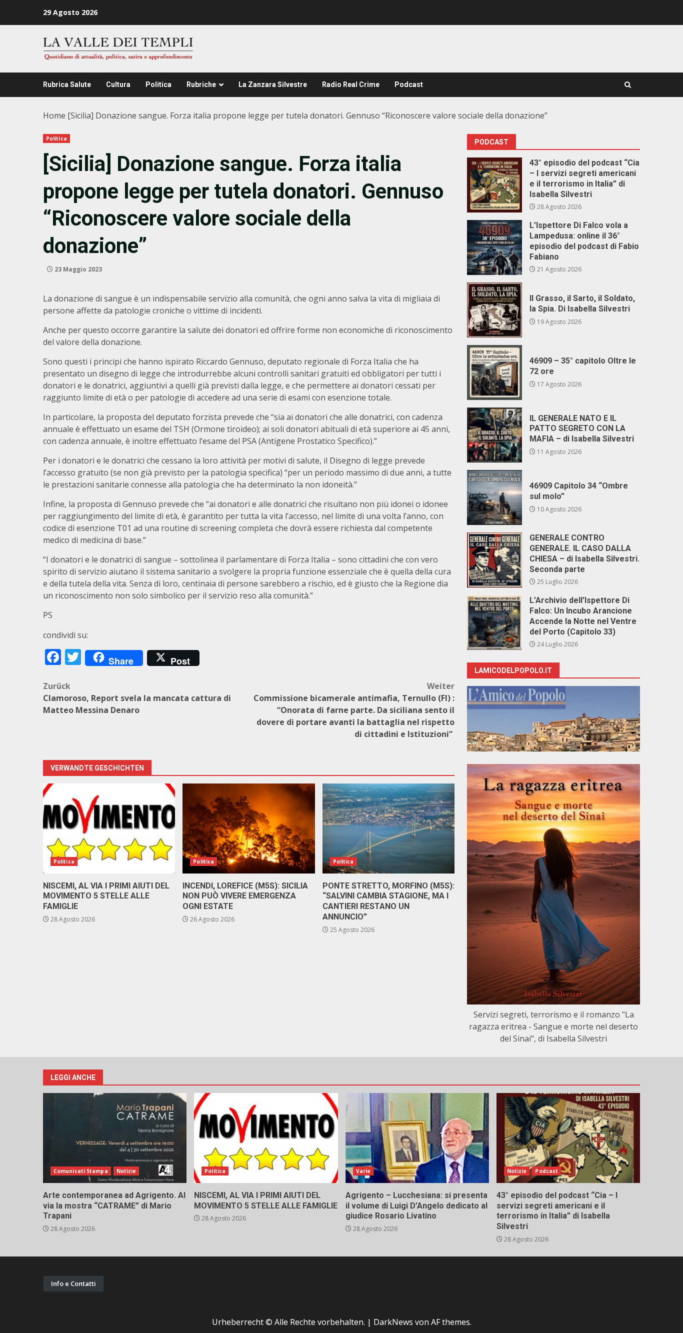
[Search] (627, 84)
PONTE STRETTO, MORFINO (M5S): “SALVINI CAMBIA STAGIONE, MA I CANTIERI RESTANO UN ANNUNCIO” (388, 829)
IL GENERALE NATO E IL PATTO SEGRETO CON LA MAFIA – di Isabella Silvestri (494, 435)
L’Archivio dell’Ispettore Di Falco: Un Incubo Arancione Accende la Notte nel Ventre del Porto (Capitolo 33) (494, 622)
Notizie (126, 1171)
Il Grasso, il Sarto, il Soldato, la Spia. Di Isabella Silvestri (494, 310)
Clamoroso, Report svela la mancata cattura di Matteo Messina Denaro (137, 698)
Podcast (408, 84)
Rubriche (201, 84)
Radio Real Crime (351, 84)
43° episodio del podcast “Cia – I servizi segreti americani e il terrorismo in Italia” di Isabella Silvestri (494, 185)
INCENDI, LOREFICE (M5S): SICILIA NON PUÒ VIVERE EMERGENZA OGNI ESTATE (248, 829)
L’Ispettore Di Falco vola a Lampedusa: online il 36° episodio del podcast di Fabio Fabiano (494, 247)
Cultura (118, 84)
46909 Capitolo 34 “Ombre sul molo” (494, 497)
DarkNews (393, 1322)
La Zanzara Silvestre (272, 84)
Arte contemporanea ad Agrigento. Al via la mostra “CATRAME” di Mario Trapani (114, 1138)
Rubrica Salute (67, 84)
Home (54, 115)
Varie (363, 1171)
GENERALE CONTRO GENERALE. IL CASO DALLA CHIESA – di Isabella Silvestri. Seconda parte (494, 560)
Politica (159, 84)
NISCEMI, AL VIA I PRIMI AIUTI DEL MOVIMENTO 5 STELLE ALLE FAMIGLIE (109, 829)
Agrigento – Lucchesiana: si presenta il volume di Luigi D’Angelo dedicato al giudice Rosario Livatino (417, 1138)
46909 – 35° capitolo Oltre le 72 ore (494, 372)
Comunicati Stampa (81, 1171)
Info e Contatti (73, 1283)
